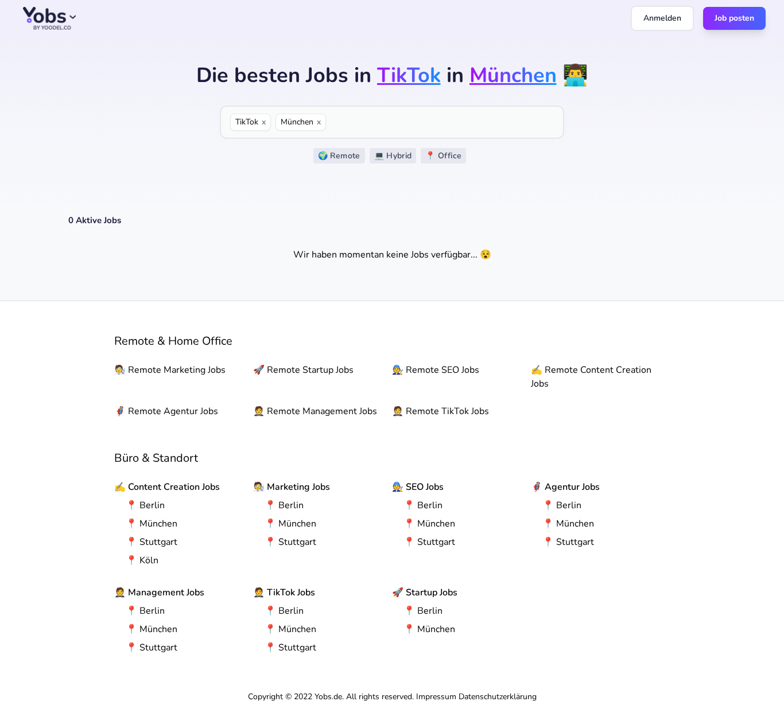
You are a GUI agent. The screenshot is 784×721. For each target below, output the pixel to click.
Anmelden (662, 18)
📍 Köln (142, 560)
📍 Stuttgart (151, 542)
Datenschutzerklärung (498, 696)
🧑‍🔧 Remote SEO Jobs (435, 370)
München (301, 121)
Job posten (734, 18)
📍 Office (443, 155)
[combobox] (442, 122)
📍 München (151, 523)
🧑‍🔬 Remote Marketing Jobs (170, 370)
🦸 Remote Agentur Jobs (166, 411)
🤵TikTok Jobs (284, 592)
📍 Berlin (145, 505)
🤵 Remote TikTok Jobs (440, 411)
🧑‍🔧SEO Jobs (418, 487)
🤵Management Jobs (159, 592)
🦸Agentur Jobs (565, 487)
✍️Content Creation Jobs (167, 487)
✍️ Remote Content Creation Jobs (591, 377)
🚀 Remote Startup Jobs (303, 370)
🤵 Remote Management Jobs (315, 411)
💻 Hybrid (393, 155)
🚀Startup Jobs (424, 592)
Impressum (436, 696)
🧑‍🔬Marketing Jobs (291, 487)
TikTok (250, 121)
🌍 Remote (339, 155)
